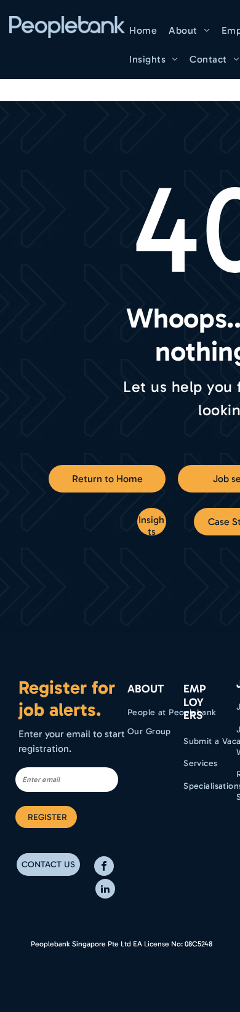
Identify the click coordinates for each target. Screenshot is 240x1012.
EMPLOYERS (194, 702)
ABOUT (145, 689)
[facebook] (104, 867)
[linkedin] (105, 890)
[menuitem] (144, 30)
